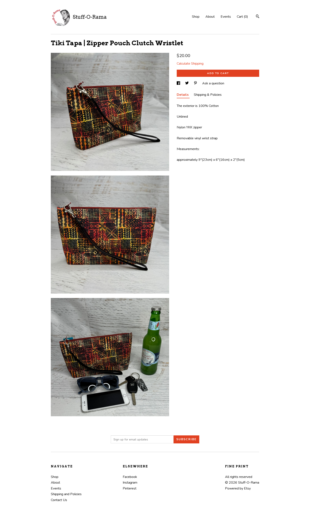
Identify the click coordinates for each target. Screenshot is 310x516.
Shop (195, 16)
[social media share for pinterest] (196, 83)
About (210, 16)
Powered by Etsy (238, 488)
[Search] (257, 17)
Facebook (130, 477)
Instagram (130, 482)
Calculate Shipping (190, 63)
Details (183, 94)
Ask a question (213, 83)
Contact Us (59, 500)
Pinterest (129, 488)
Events (226, 16)
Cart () (242, 16)
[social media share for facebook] (179, 83)
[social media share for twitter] (187, 83)
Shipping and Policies (66, 494)
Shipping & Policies (208, 94)
